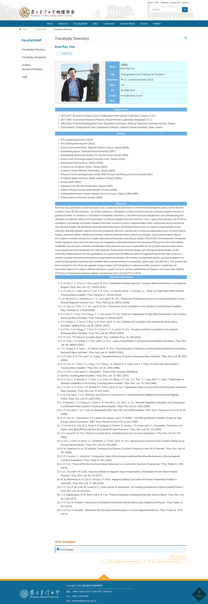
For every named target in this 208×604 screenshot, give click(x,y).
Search (185, 9)
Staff (24, 77)
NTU (157, 2)
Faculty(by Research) (34, 57)
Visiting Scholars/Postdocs (32, 67)
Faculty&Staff (80, 23)
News (50, 23)
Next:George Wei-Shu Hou (168, 561)
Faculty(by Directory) (62, 29)
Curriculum (109, 23)
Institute (157, 23)
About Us (63, 23)
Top (181, 557)
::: (20, 34)
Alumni (144, 23)
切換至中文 (67, 53)
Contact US (175, 2)
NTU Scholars (66, 550)
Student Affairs (127, 23)
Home (150, 2)
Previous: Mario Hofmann (125, 561)
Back (172, 557)
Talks (95, 23)
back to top (199, 594)
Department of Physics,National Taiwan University (54, 12)
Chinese (185, 2)
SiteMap (164, 2)
